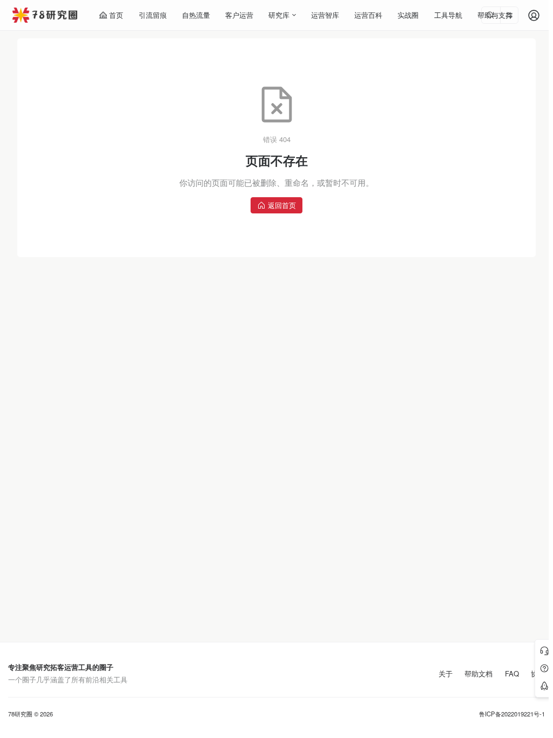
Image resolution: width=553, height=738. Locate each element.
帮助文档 (478, 674)
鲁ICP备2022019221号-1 (512, 714)
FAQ (512, 674)
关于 (446, 674)
